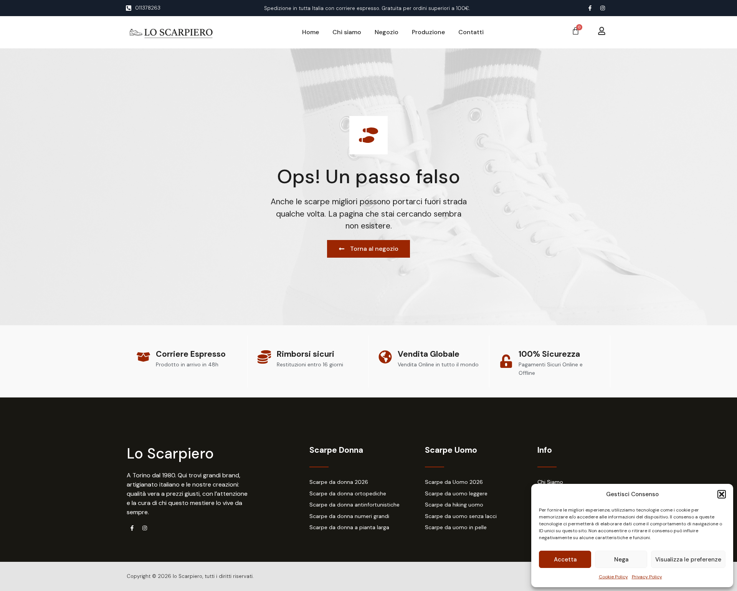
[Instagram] (602, 8)
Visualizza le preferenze (688, 559)
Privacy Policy (647, 577)
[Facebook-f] (590, 8)
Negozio (386, 32)
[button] (721, 494)
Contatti (471, 32)
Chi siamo (346, 32)
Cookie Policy (613, 577)
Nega (621, 559)
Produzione (428, 32)
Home (310, 32)
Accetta (565, 559)
